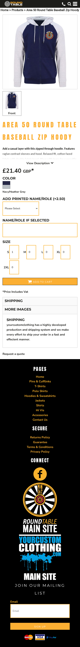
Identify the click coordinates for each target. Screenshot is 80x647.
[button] (69, 4)
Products (17, 10)
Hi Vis (40, 410)
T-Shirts (40, 386)
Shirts (40, 405)
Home (5, 10)
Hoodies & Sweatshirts (40, 396)
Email (14, 602)
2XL (6, 267)
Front (12, 113)
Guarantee (40, 442)
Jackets (40, 400)
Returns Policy (40, 437)
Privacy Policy (40, 452)
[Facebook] (40, 474)
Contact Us (40, 420)
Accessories (40, 415)
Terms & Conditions (40, 447)
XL (58, 252)
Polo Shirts (40, 391)
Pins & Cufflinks (40, 381)
